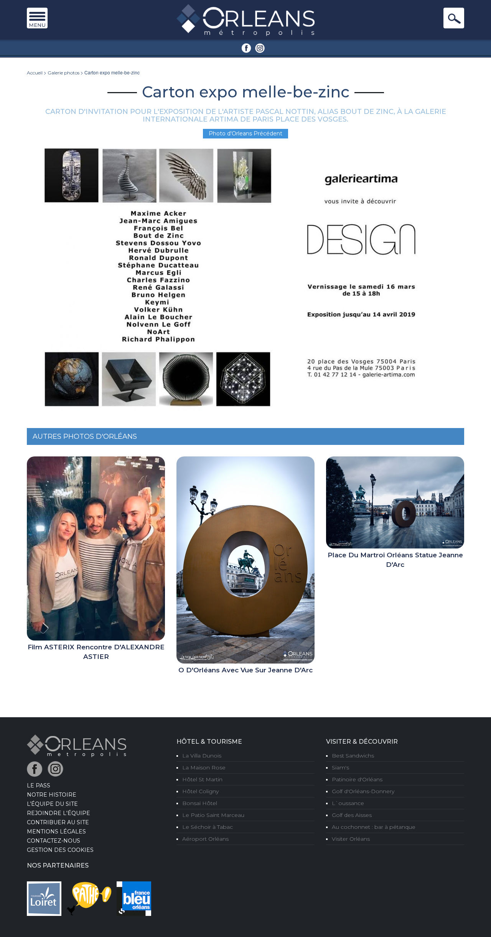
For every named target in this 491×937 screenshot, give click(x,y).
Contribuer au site (58, 822)
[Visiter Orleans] (245, 19)
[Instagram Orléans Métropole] (260, 47)
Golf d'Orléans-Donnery (363, 791)
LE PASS (38, 785)
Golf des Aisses (352, 815)
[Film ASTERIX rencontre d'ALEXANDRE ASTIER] (96, 548)
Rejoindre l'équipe (58, 813)
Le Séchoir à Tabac (207, 826)
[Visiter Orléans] (76, 745)
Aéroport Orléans (205, 838)
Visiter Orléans (351, 838)
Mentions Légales (56, 831)
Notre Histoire (51, 794)
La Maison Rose (204, 767)
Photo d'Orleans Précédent (245, 133)
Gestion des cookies (60, 849)
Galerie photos (63, 73)
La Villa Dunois (201, 755)
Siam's (340, 767)
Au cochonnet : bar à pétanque (373, 826)
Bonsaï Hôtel (199, 803)
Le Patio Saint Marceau (213, 815)
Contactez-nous (53, 840)
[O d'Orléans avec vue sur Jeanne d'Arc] (245, 559)
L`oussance (348, 803)
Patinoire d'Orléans (357, 779)
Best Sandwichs (353, 755)
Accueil (35, 73)
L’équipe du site (52, 803)
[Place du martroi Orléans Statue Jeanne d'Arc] (395, 502)
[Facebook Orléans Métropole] (246, 47)
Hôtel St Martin (202, 779)
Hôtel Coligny (200, 791)
